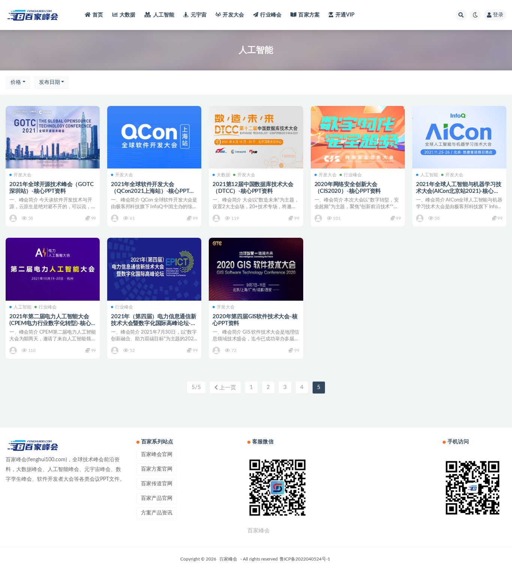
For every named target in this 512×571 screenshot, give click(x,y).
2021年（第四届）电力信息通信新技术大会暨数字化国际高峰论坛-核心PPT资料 (153, 323)
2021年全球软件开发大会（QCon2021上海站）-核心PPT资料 (153, 191)
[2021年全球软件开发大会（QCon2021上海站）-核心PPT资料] (154, 137)
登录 (498, 15)
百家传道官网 (156, 483)
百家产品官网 (156, 498)
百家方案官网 (156, 469)
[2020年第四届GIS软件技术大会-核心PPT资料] (256, 269)
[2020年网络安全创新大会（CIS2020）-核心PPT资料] (358, 137)
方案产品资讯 (156, 513)
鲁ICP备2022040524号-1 (305, 559)
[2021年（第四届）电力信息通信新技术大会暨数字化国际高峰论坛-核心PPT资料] (154, 269)
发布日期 (49, 82)
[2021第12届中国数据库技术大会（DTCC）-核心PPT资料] (256, 137)
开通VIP (345, 15)
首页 (98, 15)
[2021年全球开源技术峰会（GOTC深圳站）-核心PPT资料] (53, 137)
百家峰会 (228, 559)
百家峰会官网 (156, 454)
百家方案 (309, 15)
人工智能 (163, 15)
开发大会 (233, 15)
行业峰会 (270, 15)
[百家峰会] (13, 218)
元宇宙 (199, 15)
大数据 (128, 15)
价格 (15, 82)
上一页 (227, 388)
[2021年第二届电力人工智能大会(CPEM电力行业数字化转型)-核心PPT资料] (53, 269)
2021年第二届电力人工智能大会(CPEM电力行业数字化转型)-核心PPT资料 (50, 323)
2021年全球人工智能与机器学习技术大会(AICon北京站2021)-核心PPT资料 (459, 191)
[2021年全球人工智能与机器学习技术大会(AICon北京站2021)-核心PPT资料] (459, 137)
